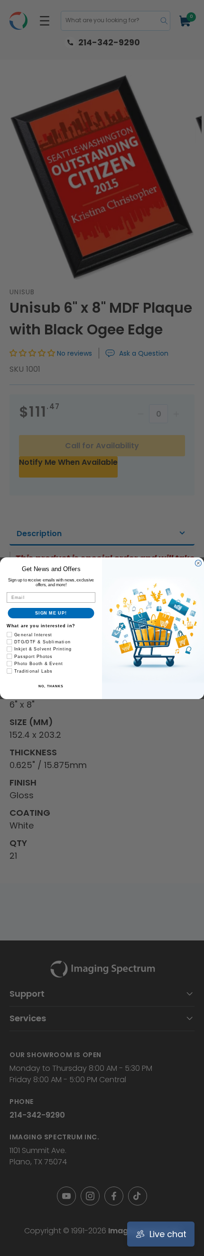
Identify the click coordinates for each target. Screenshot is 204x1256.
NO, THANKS (50, 686)
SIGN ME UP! (51, 613)
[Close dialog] (198, 563)
